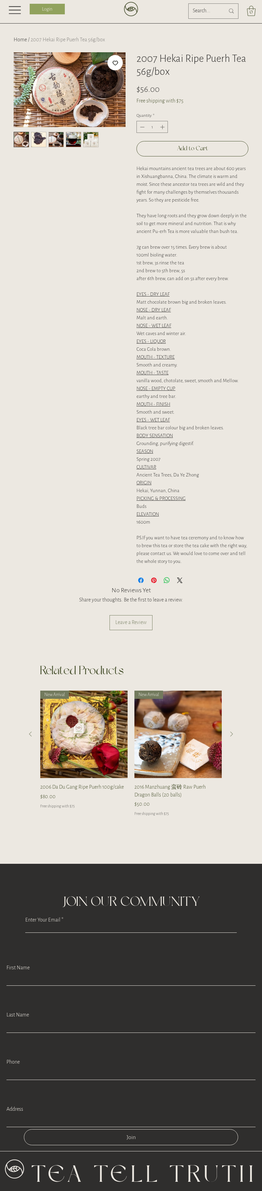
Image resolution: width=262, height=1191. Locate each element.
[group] (131, 770)
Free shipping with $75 (160, 101)
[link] (251, 11)
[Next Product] (232, 750)
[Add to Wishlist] (115, 62)
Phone (13, 1078)
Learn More (222, 120)
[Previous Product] (30, 750)
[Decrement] (141, 143)
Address (14, 1125)
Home (20, 40)
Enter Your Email (42, 936)
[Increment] (163, 143)
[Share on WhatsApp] (167, 597)
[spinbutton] (152, 143)
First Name (18, 984)
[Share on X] (180, 597)
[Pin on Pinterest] (154, 597)
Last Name (17, 1031)
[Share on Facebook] (141, 597)
